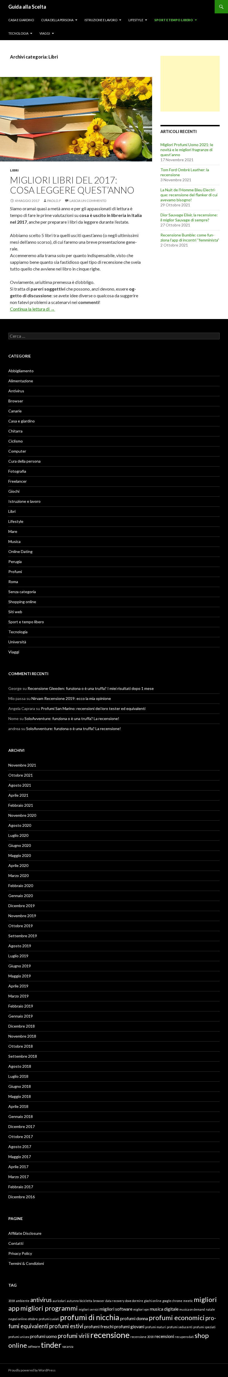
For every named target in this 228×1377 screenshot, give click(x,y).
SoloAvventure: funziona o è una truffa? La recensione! (71, 718)
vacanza (67, 1346)
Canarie (15, 411)
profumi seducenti (179, 1327)
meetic (188, 1301)
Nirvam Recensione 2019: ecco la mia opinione (71, 698)
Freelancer (17, 481)
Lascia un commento (88, 201)
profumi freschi (98, 1326)
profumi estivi (66, 1326)
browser (99, 1301)
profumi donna (134, 1318)
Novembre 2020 (22, 815)
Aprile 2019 (18, 986)
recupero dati (184, 1337)
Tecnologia (18, 33)
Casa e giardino (21, 20)
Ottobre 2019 (20, 925)
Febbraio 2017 (20, 1186)
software (34, 1346)
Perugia (15, 561)
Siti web (15, 611)
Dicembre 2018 (21, 1026)
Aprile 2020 (18, 865)
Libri (14, 170)
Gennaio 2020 (20, 895)
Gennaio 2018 (20, 1116)
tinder (51, 1344)
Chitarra (15, 431)
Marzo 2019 (18, 996)
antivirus (41, 1299)
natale (210, 1309)
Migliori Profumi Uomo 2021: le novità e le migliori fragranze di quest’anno (186, 149)
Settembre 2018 (22, 1056)
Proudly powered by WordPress (32, 1370)
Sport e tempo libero (173, 20)
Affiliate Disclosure (24, 1233)
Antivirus (16, 390)
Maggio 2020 (19, 855)
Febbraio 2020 (20, 885)
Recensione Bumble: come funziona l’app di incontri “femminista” (189, 237)
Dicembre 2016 (21, 1196)
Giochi (13, 491)
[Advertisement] (190, 84)
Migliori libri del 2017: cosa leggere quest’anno (72, 184)
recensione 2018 (142, 1337)
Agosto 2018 (19, 1066)
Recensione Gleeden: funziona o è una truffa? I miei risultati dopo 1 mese (91, 688)
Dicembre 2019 (21, 905)
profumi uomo (43, 1336)
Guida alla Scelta (27, 7)
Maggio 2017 (19, 1156)
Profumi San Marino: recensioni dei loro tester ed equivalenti (93, 708)
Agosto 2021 (19, 785)
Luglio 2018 (18, 1076)
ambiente (22, 1301)
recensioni (164, 1336)
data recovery (114, 1301)
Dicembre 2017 (21, 1126)
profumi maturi (155, 1327)
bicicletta (86, 1301)
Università (17, 641)
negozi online (17, 1319)
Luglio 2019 (18, 955)
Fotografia (17, 471)
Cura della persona (57, 20)
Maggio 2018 (19, 1096)
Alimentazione (20, 380)
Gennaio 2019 (20, 1016)
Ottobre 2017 (20, 1136)
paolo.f (54, 201)
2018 (11, 1301)
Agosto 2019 (19, 945)
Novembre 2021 (22, 765)
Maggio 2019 (19, 975)
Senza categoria (22, 591)
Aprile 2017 (18, 1166)
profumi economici (177, 1317)
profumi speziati (204, 1327)
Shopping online (22, 601)
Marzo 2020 (18, 875)
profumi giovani (129, 1326)
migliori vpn (141, 1309)
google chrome (172, 1301)
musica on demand (192, 1309)
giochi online (153, 1301)
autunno (73, 1301)
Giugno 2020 (19, 845)
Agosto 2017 (19, 1146)
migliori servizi (89, 1309)
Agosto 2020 (19, 825)
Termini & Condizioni (26, 1263)
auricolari (59, 1301)
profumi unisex (18, 1337)
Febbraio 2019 (20, 1006)
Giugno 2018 (19, 1086)
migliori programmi (49, 1308)
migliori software (116, 1308)
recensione (110, 1335)
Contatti (15, 1243)
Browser (15, 400)
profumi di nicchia (89, 1317)
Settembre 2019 (22, 935)
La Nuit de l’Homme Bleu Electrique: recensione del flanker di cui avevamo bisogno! (188, 194)
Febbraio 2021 (20, 805)
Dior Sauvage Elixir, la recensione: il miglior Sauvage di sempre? (189, 217)
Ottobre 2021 (20, 775)
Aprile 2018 (18, 1106)
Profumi (15, 571)
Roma (13, 581)
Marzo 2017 (18, 1176)
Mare (12, 531)
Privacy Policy (20, 1253)
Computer (17, 451)
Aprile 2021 (18, 795)
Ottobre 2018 (20, 1046)
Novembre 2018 (22, 1036)
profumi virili (74, 1335)
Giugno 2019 (19, 965)
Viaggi (44, 33)
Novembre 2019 (22, 915)
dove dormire (134, 1301)
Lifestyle (135, 20)
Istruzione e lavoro (101, 20)
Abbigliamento (21, 370)
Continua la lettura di (32, 308)
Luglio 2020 (18, 835)
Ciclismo (15, 441)
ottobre (33, 1319)
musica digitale (164, 1308)
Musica (14, 541)
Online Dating (20, 551)
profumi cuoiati (49, 1319)
